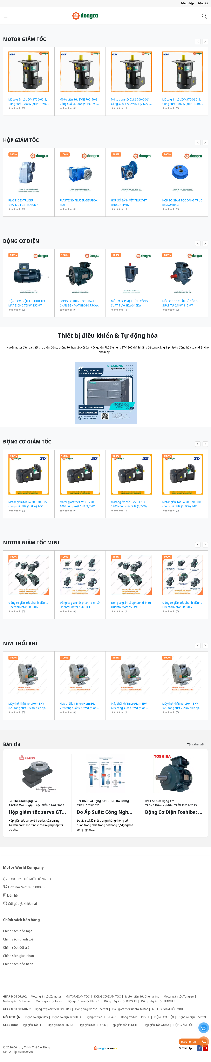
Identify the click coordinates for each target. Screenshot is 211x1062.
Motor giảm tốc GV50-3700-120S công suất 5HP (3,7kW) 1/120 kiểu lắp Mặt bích (129, 506)
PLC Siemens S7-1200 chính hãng (126, 347)
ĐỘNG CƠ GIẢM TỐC (107, 996)
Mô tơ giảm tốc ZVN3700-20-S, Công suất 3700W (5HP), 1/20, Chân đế (130, 103)
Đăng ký (203, 3)
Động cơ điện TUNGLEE (135, 1017)
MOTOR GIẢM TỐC (78, 996)
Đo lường (122, 801)
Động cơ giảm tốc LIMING (84, 1001)
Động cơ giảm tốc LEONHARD (53, 1009)
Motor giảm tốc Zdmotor (46, 996)
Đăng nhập (187, 3)
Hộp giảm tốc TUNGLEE (125, 1025)
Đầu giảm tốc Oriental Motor (130, 1009)
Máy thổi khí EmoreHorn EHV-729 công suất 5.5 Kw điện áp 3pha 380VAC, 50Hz (78, 708)
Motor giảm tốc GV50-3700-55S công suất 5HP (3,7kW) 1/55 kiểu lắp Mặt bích (28, 506)
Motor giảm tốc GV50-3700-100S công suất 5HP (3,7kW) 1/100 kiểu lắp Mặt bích (77, 506)
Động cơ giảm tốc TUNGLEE (158, 1001)
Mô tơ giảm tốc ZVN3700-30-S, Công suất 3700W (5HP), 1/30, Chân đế (181, 103)
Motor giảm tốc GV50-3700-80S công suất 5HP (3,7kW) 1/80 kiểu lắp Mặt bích (182, 506)
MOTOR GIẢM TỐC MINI (167, 1009)
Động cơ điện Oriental (192, 1017)
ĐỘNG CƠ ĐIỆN (164, 1017)
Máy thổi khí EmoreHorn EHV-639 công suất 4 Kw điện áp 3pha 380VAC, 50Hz (129, 708)
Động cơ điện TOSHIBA (66, 1017)
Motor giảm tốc (30, 805)
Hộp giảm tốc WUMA (156, 1025)
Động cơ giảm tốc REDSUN (120, 1001)
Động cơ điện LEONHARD (101, 1017)
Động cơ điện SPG (36, 1017)
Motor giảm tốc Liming (49, 1001)
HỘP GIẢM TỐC (183, 1025)
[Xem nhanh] (49, 53)
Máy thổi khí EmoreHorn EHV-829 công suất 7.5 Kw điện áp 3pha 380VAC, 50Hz (26, 708)
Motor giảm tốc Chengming (142, 996)
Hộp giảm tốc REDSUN (92, 1025)
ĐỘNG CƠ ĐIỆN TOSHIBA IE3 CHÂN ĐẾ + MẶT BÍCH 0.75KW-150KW (79, 305)
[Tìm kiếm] (205, 16)
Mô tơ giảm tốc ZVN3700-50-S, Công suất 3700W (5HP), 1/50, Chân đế (79, 103)
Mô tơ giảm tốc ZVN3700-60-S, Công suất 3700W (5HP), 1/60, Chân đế (27, 103)
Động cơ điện (164, 805)
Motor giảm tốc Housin (17, 1001)
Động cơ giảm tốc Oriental (91, 1009)
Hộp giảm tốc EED (32, 1025)
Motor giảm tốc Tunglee (179, 996)
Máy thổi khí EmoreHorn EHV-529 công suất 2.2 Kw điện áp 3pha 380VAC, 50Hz (180, 708)
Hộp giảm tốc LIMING (61, 1025)
